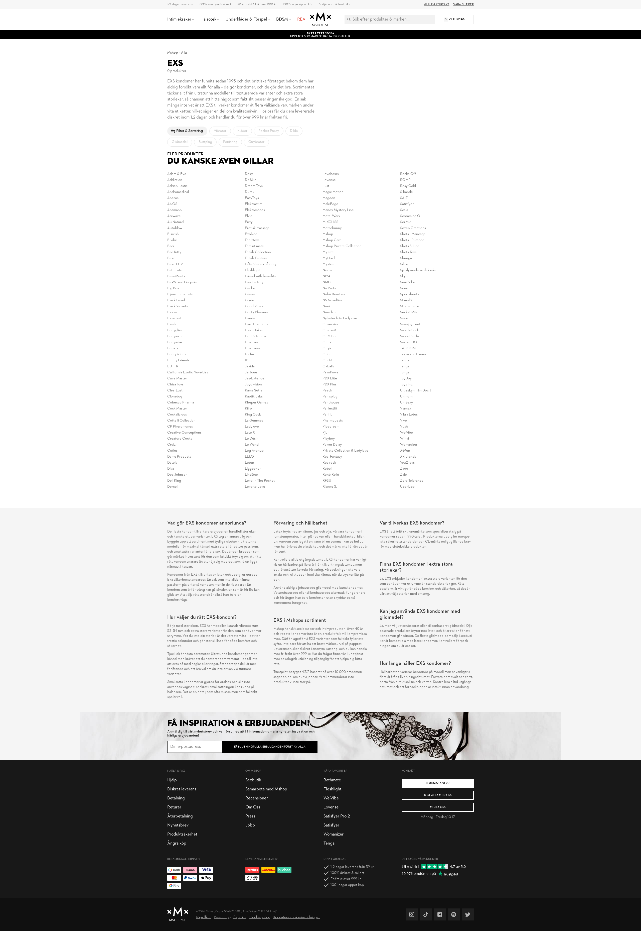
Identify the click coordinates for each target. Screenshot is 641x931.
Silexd (404, 264)
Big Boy (173, 288)
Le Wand (252, 445)
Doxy (249, 174)
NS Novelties (332, 300)
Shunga (406, 258)
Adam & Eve (176, 174)
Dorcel (172, 487)
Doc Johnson (177, 475)
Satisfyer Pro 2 (337, 816)
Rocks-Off (408, 174)
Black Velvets (177, 306)
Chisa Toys (175, 384)
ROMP (405, 180)
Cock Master (177, 408)
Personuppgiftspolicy (230, 917)
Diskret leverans (181, 789)
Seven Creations (413, 228)
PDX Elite (330, 378)
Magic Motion (333, 192)
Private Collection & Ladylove (345, 451)
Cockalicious (177, 415)
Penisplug (330, 396)
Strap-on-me (409, 306)
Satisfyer (407, 204)
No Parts (329, 288)
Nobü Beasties (334, 294)
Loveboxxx (331, 174)
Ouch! (327, 360)
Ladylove (252, 427)
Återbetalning (180, 816)
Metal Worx (331, 216)
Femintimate (254, 246)
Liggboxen (253, 469)
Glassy (250, 294)
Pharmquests (333, 421)
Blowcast (174, 318)
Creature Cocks (179, 439)
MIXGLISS (330, 222)
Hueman (251, 342)
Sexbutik (253, 780)
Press (250, 816)
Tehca (404, 360)
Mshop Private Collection (342, 246)
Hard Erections (256, 324)
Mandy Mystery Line (338, 210)
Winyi (404, 439)
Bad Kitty (174, 252)
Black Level (176, 300)
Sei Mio (405, 222)
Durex (249, 192)
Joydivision (253, 384)
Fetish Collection (258, 252)
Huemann (252, 348)
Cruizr (172, 445)
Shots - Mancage (413, 234)
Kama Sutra (253, 390)
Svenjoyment (410, 324)
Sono (404, 288)
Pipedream (331, 427)
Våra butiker (463, 4)
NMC (327, 282)
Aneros (173, 198)
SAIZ (404, 198)
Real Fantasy (332, 457)
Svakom (406, 318)
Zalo (403, 475)
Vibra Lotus (409, 415)
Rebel (327, 469)
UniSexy (406, 402)
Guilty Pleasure (256, 312)
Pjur (326, 433)
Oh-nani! (329, 330)
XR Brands (408, 457)
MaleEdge (330, 204)
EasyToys (252, 198)
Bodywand (175, 336)
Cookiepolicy (259, 917)
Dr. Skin (250, 180)
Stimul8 (406, 300)
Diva (170, 469)
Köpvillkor (203, 917)
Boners (172, 348)
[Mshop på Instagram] (412, 914)
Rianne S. (330, 487)
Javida (250, 366)
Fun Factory (254, 282)
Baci (170, 246)
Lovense (329, 180)
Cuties (172, 451)
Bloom (172, 312)
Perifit (327, 415)
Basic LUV (175, 264)
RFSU (327, 481)
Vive (403, 421)
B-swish (173, 234)
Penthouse (331, 402)
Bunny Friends (178, 360)
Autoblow (174, 228)
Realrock (329, 463)
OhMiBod (330, 336)
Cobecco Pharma (180, 402)
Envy (249, 222)
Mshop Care (332, 240)
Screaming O (410, 216)
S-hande (406, 192)
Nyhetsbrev (178, 825)
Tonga (404, 372)
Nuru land (330, 312)
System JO (408, 342)
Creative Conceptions (184, 433)
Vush (404, 427)
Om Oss (252, 807)
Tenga (404, 366)
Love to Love (255, 487)
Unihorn (406, 396)
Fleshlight (252, 270)
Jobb (250, 825)
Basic (171, 258)
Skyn (404, 276)
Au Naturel (175, 222)
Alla (184, 53)
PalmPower (331, 372)
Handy (250, 318)
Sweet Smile (409, 336)
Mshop (172, 53)
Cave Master (177, 378)
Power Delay (332, 445)
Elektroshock (255, 210)
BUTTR (172, 366)
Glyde (249, 300)
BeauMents (176, 276)
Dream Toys (254, 186)
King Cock (253, 415)
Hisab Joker (254, 330)
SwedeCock (409, 330)
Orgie (327, 348)
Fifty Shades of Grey (260, 264)
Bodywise (174, 342)
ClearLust (175, 390)
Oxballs (328, 366)
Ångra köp (176, 843)
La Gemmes (254, 421)
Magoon (329, 198)
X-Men (405, 451)
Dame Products (179, 457)
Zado (404, 469)
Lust (326, 186)
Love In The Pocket (260, 481)
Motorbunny (332, 228)
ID (246, 360)
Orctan (328, 342)
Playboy (329, 439)
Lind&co (251, 475)
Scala (404, 210)
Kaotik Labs (254, 396)
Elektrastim (253, 204)
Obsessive (331, 324)
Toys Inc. (406, 384)
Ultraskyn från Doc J (415, 390)
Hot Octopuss (255, 336)
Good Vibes (254, 306)
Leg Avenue (254, 451)
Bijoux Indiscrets (180, 294)
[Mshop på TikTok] (426, 914)
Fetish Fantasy (256, 258)
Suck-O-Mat (409, 312)
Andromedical (178, 192)
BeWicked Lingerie (182, 282)
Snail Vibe (407, 282)
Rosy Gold (408, 186)
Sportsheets (409, 294)
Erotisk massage (257, 228)
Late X (250, 433)
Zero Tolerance (411, 481)
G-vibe (250, 288)
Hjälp (172, 780)
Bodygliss (174, 330)
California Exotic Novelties (187, 372)
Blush (171, 324)
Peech (327, 390)
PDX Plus (330, 384)
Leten (249, 463)
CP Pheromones (180, 427)
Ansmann (174, 210)
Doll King (174, 481)
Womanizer (408, 445)
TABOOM (408, 348)
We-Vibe (406, 433)
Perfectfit (330, 408)
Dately (172, 463)
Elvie (248, 216)
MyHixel (329, 258)
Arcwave (174, 216)
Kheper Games (256, 402)
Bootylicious (176, 354)
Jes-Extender (255, 378)
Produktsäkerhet (182, 834)
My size (328, 252)
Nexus (327, 270)
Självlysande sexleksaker (419, 270)
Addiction (174, 180)
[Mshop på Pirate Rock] (454, 914)
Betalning (176, 798)
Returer (174, 807)
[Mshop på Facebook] (440, 914)
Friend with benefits (260, 276)
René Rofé (331, 475)
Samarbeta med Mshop (266, 789)
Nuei (326, 306)
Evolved (251, 234)
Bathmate (174, 270)
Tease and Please (413, 354)
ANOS (172, 204)
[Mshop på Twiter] (468, 914)
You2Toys (407, 463)
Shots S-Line (409, 246)
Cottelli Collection (181, 421)
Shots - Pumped (412, 240)
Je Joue (251, 372)
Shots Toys (408, 252)
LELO (249, 457)
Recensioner (256, 798)
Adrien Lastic (177, 186)
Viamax (405, 408)
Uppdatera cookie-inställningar (296, 917)
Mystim (328, 264)
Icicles (249, 354)
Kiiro (248, 408)
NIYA (327, 276)
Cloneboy (175, 396)
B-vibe (172, 240)
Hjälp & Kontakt (436, 4)
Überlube (407, 487)
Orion (327, 354)
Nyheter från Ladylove (340, 318)
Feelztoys (252, 240)
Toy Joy (406, 378)
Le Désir (251, 439)
